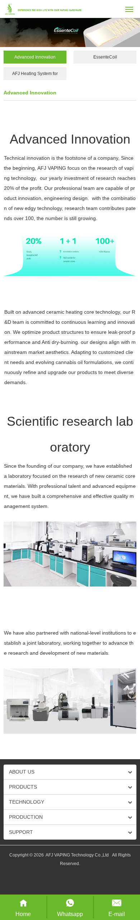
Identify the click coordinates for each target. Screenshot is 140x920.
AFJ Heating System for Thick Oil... (35, 75)
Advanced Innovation (35, 57)
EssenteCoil (105, 57)
